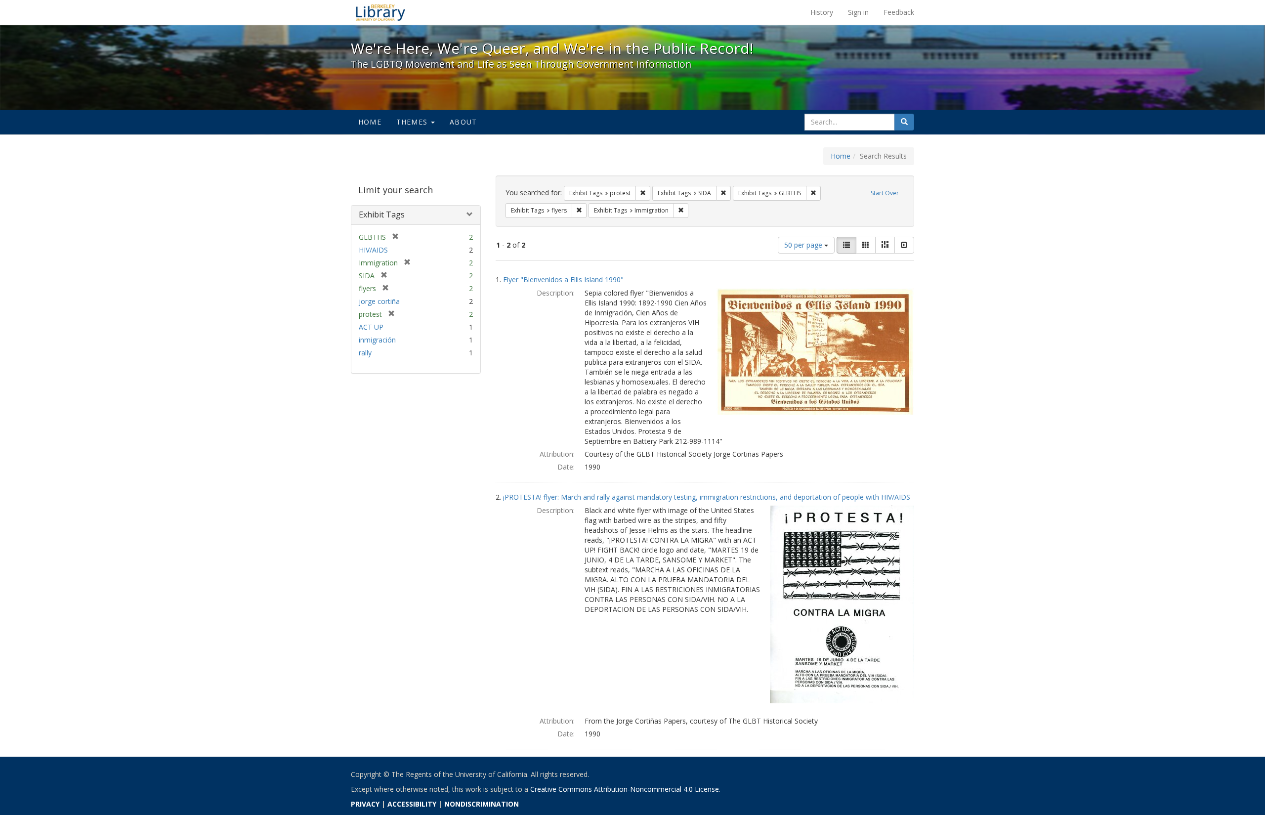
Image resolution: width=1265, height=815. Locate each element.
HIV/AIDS (373, 250)
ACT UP (371, 327)
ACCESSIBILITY (411, 804)
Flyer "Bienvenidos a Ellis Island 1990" (563, 279)
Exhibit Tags (382, 214)
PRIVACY (365, 804)
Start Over (885, 193)
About (463, 122)
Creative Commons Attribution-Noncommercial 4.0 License (624, 789)
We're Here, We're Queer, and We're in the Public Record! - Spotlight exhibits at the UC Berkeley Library (380, 12)
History (821, 12)
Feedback (899, 12)
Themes (413, 122)
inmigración (377, 339)
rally (365, 352)
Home (369, 122)
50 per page (804, 245)
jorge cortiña (379, 301)
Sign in (858, 12)
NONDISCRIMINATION (481, 804)
